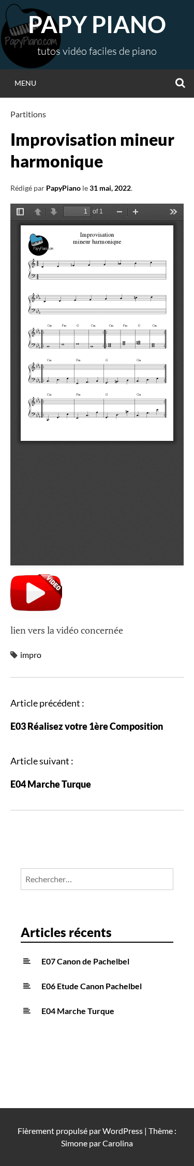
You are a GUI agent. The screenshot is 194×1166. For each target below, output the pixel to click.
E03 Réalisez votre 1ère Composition (86, 726)
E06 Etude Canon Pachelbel (91, 986)
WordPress (122, 1131)
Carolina (117, 1143)
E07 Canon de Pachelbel (85, 961)
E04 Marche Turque (50, 784)
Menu (25, 83)
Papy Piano (97, 24)
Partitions (28, 114)
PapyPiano (63, 187)
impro (30, 654)
